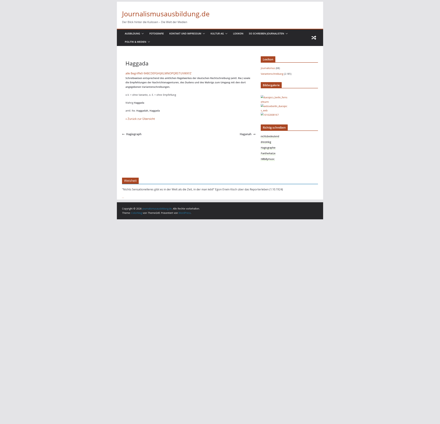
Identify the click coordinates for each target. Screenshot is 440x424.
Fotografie (156, 33)
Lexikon (238, 33)
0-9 (143, 73)
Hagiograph (133, 134)
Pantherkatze (268, 153)
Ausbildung (132, 33)
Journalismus (268, 68)
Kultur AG (217, 33)
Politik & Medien (135, 41)
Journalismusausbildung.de (166, 13)
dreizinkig (266, 142)
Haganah (245, 134)
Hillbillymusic (268, 159)
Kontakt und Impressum (185, 33)
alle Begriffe (133, 73)
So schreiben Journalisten (266, 33)
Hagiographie (268, 147)
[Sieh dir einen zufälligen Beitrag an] (314, 38)
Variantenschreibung (272, 73)
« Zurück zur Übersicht (140, 119)
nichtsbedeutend (270, 136)
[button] (142, 33)
